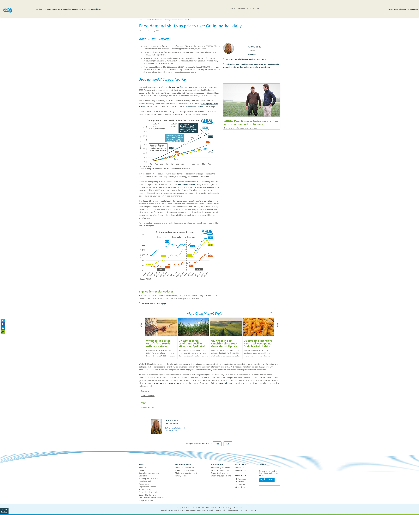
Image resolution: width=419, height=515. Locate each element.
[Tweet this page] (3, 320)
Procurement (144, 484)
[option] (161, 336)
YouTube (241, 487)
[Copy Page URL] (3, 332)
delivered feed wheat (194, 106)
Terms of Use (157, 383)
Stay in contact (266, 479)
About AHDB (404, 9)
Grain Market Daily (147, 407)
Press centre (240, 470)
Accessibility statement (220, 467)
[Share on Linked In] (3, 328)
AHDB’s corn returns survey (189, 184)
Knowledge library (94, 9)
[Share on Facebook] (3, 324)
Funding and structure (148, 478)
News (396, 9)
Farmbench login (146, 489)
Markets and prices (79, 9)
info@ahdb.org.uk (226, 383)
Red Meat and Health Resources (152, 497)
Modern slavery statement (186, 473)
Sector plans (57, 9)
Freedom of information (185, 470)
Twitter (241, 481)
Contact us (414, 9)
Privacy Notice (173, 383)
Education (143, 476)
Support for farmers (147, 495)
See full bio (252, 54)
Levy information (146, 481)
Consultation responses (149, 473)
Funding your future (43, 9)
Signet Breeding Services (149, 492)
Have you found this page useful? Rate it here (246, 59)
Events (389, 9)
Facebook (242, 479)
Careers (142, 470)
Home (141, 20)
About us (143, 467)
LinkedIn (241, 484)
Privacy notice (181, 476)
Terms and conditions (220, 470)
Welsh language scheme (221, 476)
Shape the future (146, 500)
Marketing (67, 9)
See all (272, 312)
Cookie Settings (4, 511)
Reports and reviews (147, 487)
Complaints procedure (184, 467)
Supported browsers (219, 473)
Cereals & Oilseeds (148, 396)
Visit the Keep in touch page (154, 303)
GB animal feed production (182, 87)
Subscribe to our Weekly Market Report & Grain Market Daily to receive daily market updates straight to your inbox (251, 65)
